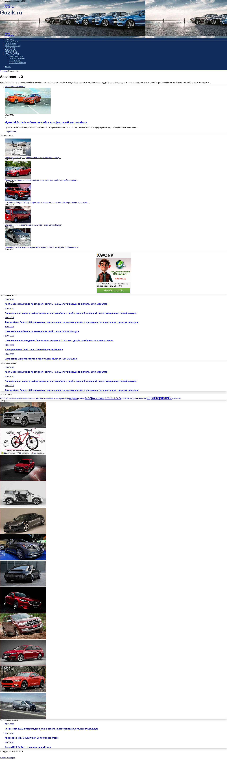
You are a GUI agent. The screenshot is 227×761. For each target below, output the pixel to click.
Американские (12, 46)
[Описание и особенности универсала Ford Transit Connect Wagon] (18, 223)
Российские (11, 52)
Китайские (10, 44)
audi (6, 398)
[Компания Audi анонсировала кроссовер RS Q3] (23, 480)
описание (99, 398)
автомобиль (49, 398)
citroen (16, 398)
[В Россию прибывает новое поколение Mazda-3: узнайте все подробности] (23, 612)
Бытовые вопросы (17, 63)
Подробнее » (10, 131)
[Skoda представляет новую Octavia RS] (23, 665)
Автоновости (12, 54)
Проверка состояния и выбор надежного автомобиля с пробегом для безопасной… (41, 180)
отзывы (126, 398)
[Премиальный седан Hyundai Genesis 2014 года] (23, 559)
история (56, 398)
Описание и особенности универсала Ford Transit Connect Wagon (33, 225)
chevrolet (11, 398)
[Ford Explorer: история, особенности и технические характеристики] (23, 427)
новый (81, 398)
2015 (2, 398)
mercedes (25, 398)
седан (133, 398)
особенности (113, 398)
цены (179, 398)
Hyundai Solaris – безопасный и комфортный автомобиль (46, 122)
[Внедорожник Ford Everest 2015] (23, 639)
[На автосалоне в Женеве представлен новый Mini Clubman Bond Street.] (23, 507)
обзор (89, 398)
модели (73, 398)
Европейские (12, 41)
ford (20, 398)
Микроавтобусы (16, 56)
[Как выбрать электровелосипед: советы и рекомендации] (23, 454)
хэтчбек (174, 398)
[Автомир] (11, 29)
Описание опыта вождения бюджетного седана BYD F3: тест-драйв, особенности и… (42, 247)
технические (141, 398)
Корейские (10, 50)
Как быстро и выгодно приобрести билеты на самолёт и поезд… (33, 158)
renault (31, 398)
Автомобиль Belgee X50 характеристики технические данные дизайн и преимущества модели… (47, 203)
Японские (10, 48)
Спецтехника (15, 61)
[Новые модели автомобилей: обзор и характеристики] (23, 586)
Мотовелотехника (17, 58)
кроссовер (64, 398)
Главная (3, 71)
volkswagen (38, 398)
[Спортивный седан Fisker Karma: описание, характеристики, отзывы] (23, 533)
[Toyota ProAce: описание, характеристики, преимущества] (23, 718)
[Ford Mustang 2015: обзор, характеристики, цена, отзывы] (23, 692)
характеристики (159, 398)
